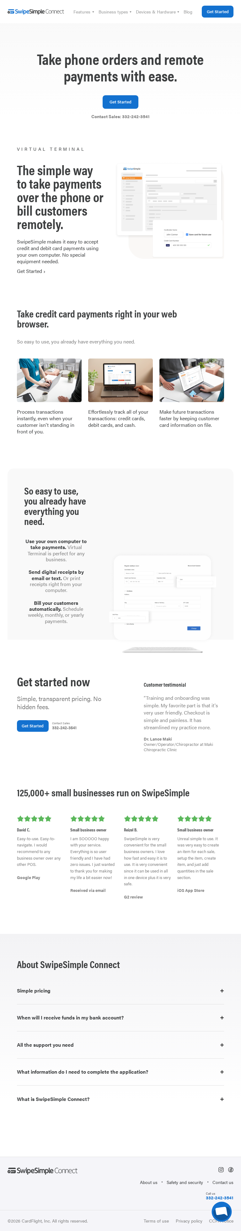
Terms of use (156, 1220)
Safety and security (185, 1182)
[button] (83, 11)
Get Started (218, 11)
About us (149, 1182)
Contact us (222, 1182)
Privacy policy (189, 1220)
